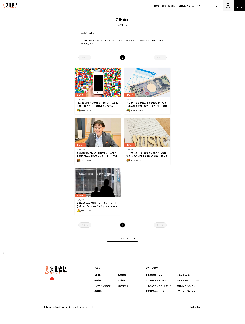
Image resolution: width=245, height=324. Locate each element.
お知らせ (80, 145)
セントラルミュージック (156, 280)
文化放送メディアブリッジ (188, 280)
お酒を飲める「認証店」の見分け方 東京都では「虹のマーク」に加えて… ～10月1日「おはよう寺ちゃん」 (97, 206)
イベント (200, 5)
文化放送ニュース (186, 5)
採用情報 (98, 280)
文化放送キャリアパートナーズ (158, 285)
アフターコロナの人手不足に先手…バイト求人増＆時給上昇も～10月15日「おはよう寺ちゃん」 (146, 105)
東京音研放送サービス (155, 291)
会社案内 (98, 275)
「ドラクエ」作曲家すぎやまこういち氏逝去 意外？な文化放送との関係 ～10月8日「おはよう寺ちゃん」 (146, 156)
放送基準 (98, 291)
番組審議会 (122, 275)
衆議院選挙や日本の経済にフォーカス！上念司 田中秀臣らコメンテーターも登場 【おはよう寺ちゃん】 (98, 156)
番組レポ (80, 95)
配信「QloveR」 (169, 5)
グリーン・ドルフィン (186, 291)
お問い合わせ (123, 285)
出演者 (156, 5)
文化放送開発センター (155, 275)
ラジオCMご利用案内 (103, 285)
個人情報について (125, 280)
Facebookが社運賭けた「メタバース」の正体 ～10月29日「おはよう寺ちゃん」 (97, 104)
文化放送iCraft (183, 275)
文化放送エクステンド (186, 285)
